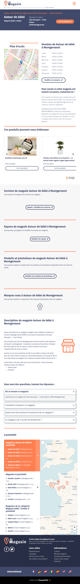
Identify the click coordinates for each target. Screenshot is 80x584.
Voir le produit (22, 168)
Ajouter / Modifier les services (39, 207)
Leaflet (26, 79)
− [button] (7, 54)
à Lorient (17, 462)
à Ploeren (18, 449)
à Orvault (17, 453)
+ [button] (7, 51)
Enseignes (32, 554)
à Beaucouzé (19, 456)
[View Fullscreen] (42, 442)
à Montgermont (20, 478)
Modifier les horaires (52, 80)
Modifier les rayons (39, 239)
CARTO (75, 534)
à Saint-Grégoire (19, 488)
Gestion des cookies (61, 559)
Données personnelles (62, 556)
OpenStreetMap (34, 79)
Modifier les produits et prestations (39, 276)
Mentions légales (60, 554)
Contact (57, 551)
